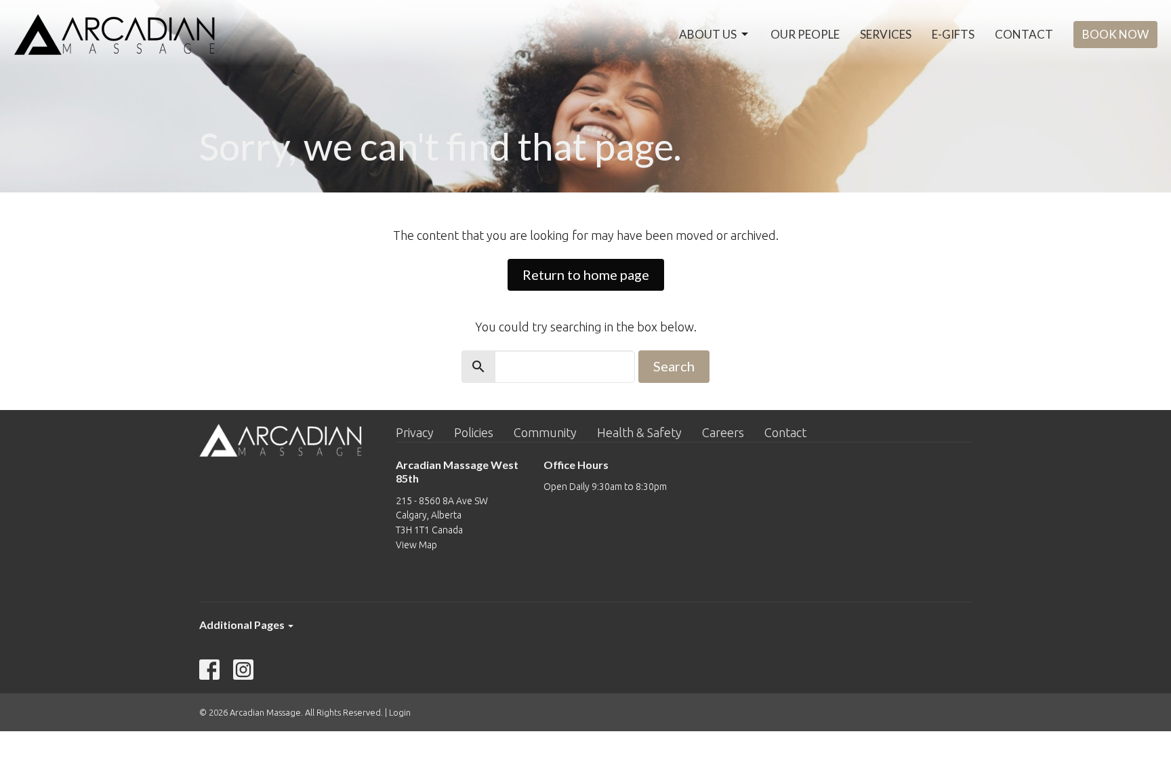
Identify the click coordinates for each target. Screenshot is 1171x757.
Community (545, 432)
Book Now (1115, 34)
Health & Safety (639, 432)
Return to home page (585, 274)
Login (400, 712)
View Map (416, 544)
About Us (708, 34)
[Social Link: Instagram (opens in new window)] (243, 669)
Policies (473, 432)
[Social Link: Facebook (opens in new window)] (209, 669)
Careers (723, 432)
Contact (1024, 34)
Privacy (415, 432)
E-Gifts (953, 34)
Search (674, 366)
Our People (805, 34)
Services (885, 34)
